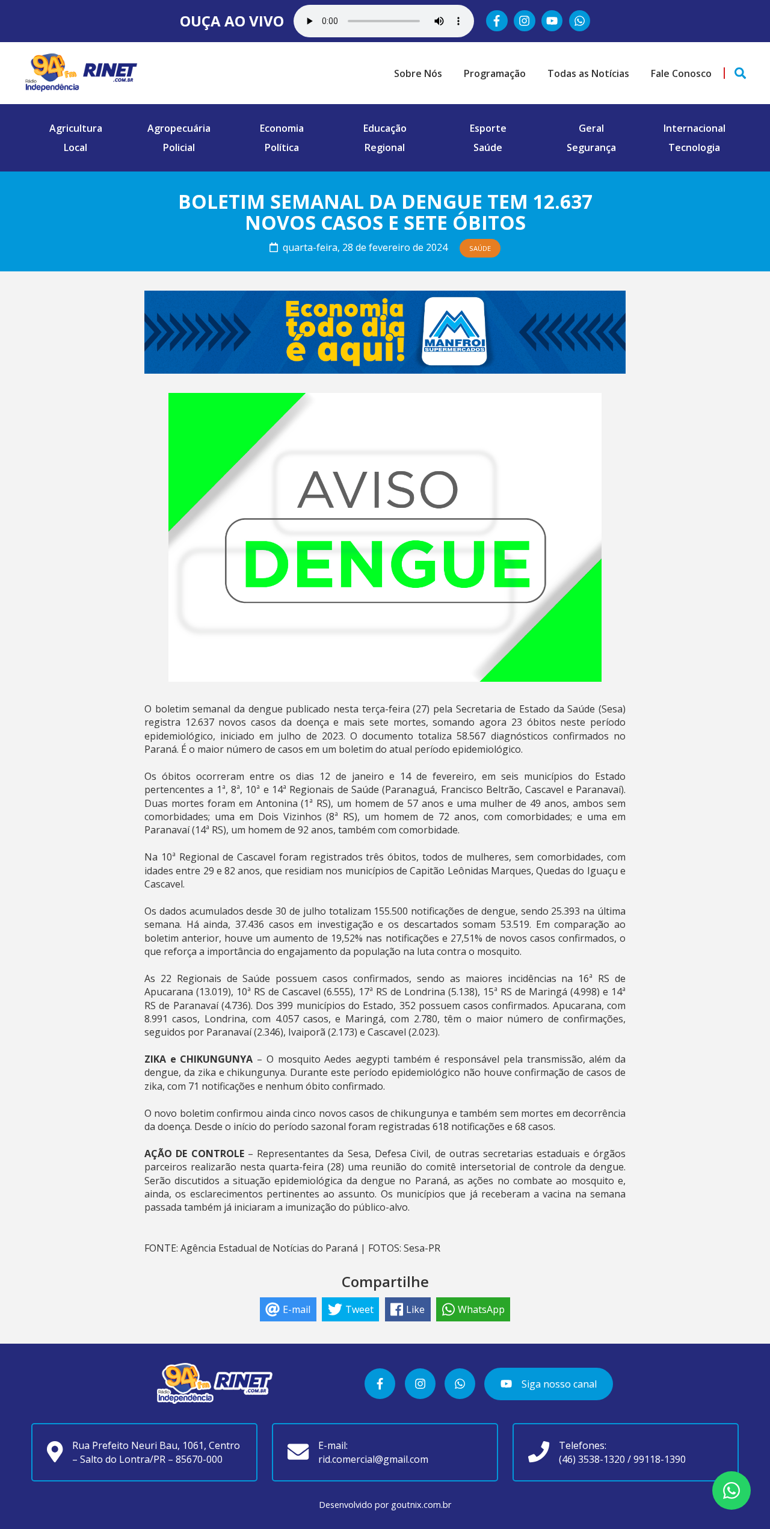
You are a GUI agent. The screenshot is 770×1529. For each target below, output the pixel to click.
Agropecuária (179, 128)
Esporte (488, 128)
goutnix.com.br (421, 1504)
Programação (495, 73)
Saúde (487, 147)
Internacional (694, 128)
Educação (385, 128)
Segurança (591, 147)
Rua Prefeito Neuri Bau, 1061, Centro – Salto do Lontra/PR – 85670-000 (156, 1452)
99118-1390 (659, 1459)
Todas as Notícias (588, 73)
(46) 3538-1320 (592, 1459)
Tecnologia (694, 147)
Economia (282, 128)
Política (282, 147)
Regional (385, 147)
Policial (179, 147)
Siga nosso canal (558, 1384)
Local (75, 147)
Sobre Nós (418, 73)
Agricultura (75, 128)
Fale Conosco (681, 73)
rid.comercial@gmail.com (373, 1459)
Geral (591, 128)
